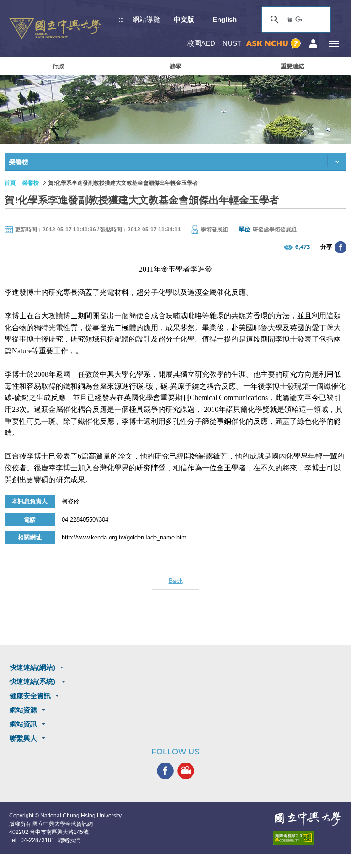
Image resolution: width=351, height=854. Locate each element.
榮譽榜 (30, 183)
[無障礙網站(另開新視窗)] (307, 838)
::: (121, 19)
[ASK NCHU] (273, 43)
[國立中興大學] (55, 28)
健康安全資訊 (30, 695)
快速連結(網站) (32, 667)
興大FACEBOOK (165, 771)
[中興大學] (307, 818)
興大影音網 (185, 771)
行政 (58, 66)
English (225, 19)
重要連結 (292, 66)
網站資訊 (23, 724)
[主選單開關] (334, 44)
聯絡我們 (69, 840)
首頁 (10, 183)
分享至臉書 (340, 247)
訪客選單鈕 (313, 44)
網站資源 (23, 710)
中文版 (184, 19)
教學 (175, 66)
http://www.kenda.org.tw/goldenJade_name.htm (124, 537)
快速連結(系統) (33, 681)
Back (176, 580)
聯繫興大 (23, 738)
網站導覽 (146, 19)
